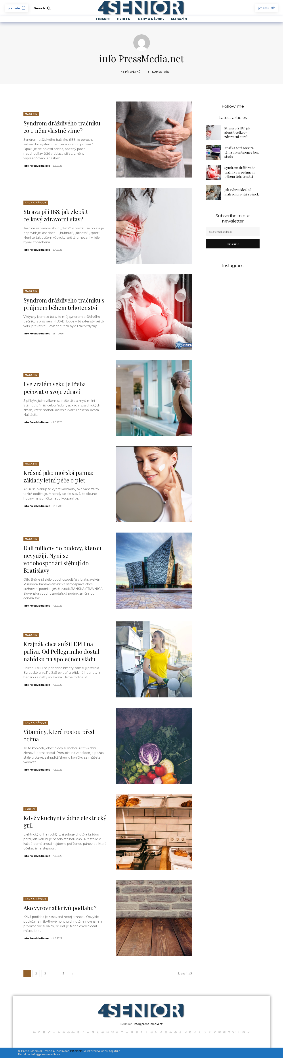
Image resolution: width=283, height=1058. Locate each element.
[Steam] (185, 1032)
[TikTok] (195, 1032)
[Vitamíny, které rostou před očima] (154, 746)
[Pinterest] (146, 1032)
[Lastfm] (112, 1032)
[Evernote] (78, 1032)
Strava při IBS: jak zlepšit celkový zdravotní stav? (55, 215)
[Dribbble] (68, 1032)
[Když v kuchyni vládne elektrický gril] (154, 832)
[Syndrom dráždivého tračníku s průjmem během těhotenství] (154, 312)
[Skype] (166, 1032)
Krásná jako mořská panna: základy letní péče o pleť (58, 476)
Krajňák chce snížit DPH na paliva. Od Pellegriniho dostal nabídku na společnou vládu (61, 651)
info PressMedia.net (36, 165)
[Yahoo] (234, 1032)
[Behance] (34, 1032)
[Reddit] (151, 1032)
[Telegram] (190, 1032)
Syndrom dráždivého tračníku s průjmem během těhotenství (63, 304)
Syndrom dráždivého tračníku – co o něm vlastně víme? (64, 127)
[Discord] (63, 1032)
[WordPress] (229, 1032)
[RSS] (156, 1032)
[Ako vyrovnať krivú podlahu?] (154, 918)
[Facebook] (83, 1032)
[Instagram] (107, 1032)
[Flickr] (88, 1032)
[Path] (136, 1032)
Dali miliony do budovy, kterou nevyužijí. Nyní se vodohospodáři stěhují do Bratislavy (62, 559)
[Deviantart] (54, 1032)
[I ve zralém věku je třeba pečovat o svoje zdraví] (154, 398)
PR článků (77, 1051)
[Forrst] (98, 1032)
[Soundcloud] (170, 1032)
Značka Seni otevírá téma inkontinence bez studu (241, 152)
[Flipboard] (93, 1032)
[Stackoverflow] (180, 1032)
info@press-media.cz (148, 1024)
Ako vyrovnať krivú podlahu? (59, 908)
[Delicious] (49, 1032)
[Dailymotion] (44, 1032)
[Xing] (248, 1032)
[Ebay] (73, 1032)
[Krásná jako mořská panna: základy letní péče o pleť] (154, 484)
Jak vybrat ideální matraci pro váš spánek (241, 191)
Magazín (31, 114)
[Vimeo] (214, 1032)
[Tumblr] (200, 1032)
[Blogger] (39, 1032)
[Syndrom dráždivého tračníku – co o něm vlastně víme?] (154, 140)
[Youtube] (243, 1032)
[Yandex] (239, 1032)
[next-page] (72, 973)
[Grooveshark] (102, 1032)
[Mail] (117, 1032)
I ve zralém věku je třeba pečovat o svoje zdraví (54, 387)
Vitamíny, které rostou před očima (58, 735)
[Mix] (122, 1032)
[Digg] (59, 1032)
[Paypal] (141, 1032)
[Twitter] (209, 1032)
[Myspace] (127, 1032)
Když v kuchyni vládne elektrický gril (64, 821)
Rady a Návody (35, 202)
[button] (43, 8)
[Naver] (132, 1032)
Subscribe (233, 244)
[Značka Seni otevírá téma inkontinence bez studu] (213, 152)
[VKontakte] (219, 1032)
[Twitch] (205, 1032)
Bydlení (30, 808)
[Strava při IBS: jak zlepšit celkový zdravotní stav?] (154, 226)
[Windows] (224, 1032)
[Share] (161, 1032)
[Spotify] (175, 1032)
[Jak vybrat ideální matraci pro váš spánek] (213, 192)
